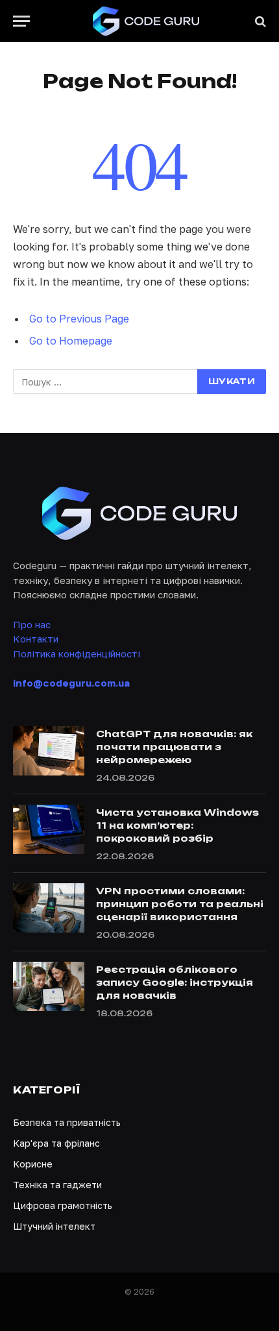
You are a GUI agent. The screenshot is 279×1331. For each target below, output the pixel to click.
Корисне (33, 1163)
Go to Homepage (70, 340)
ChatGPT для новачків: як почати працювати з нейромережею (174, 746)
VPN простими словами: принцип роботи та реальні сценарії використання (179, 903)
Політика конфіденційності (76, 653)
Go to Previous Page (79, 318)
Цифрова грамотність (62, 1205)
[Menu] (21, 21)
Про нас (32, 624)
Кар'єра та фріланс (56, 1143)
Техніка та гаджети (57, 1184)
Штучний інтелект (54, 1226)
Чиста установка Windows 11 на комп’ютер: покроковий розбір (177, 825)
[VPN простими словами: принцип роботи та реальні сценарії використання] (48, 908)
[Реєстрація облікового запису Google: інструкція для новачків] (48, 986)
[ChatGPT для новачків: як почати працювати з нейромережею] (48, 750)
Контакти (35, 638)
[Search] (259, 21)
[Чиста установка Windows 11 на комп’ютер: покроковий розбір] (48, 829)
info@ (71, 683)
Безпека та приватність (67, 1122)
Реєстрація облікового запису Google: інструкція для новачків (174, 982)
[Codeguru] (146, 21)
